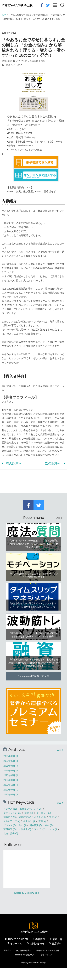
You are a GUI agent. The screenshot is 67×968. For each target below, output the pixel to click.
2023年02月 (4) (10, 775)
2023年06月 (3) (10, 756)
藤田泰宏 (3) (9, 829)
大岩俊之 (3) (25, 829)
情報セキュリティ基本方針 (47, 950)
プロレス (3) (9, 825)
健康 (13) (28, 813)
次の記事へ (53, 463)
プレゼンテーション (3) (45, 829)
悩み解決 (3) (36, 825)
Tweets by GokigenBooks (26, 893)
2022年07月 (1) (10, 789)
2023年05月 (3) (10, 761)
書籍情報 (8, 26)
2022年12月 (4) (10, 785)
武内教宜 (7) (25, 817)
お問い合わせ (37, 943)
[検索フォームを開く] (62, 5)
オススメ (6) (40, 817)
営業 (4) (42, 821)
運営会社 (7, 950)
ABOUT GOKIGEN (18, 939)
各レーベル (16, 943)
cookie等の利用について (25, 955)
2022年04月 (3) (10, 794)
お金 (8, 65)
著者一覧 (57, 939)
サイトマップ (46, 955)
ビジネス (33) (10, 809)
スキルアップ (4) (11, 821)
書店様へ (57, 943)
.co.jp (43, 962)
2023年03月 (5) (10, 770)
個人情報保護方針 (23, 950)
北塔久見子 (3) (10, 833)
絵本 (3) (49, 825)
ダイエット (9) (43, 813)
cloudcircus (35, 962)
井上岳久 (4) (29, 821)
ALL (59, 518)
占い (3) (22, 825)
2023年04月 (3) (10, 765)
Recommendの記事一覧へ (33, 675)
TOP (4, 15)
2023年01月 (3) (10, 780)
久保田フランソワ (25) (31, 809)
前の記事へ (14, 463)
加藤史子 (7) (9, 817)
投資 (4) (53, 817)
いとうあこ (17, 65)
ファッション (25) (12, 813)
